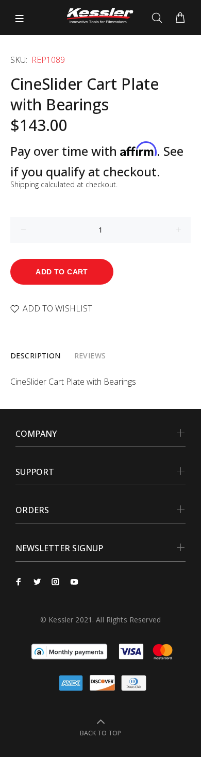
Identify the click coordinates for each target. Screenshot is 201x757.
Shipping (24, 184)
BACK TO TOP (100, 733)
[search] (158, 18)
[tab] (36, 356)
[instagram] (55, 581)
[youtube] (74, 581)
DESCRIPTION (35, 355)
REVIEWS (90, 355)
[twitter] (37, 581)
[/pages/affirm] (69, 650)
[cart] (180, 18)
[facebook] (18, 581)
